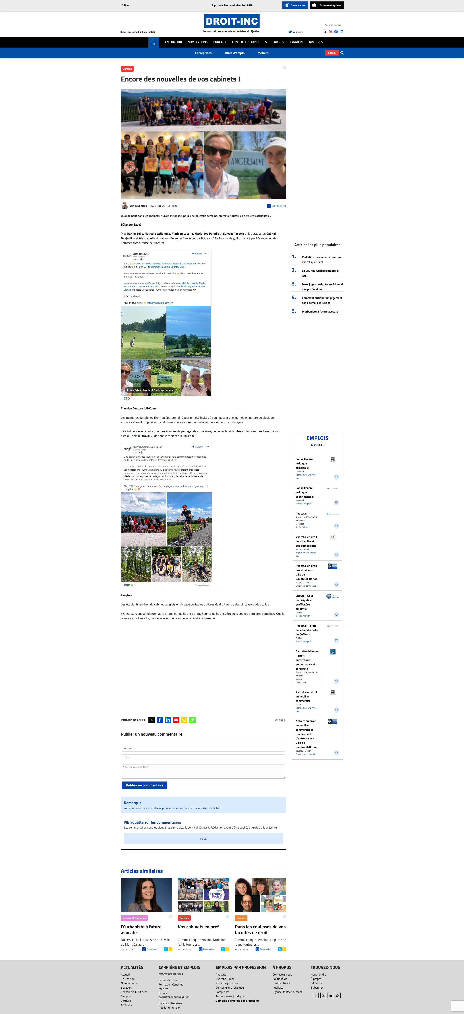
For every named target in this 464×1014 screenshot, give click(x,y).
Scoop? (332, 53)
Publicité (247, 5)
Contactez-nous (282, 974)
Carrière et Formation (134, 918)
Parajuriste (222, 992)
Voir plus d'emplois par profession (238, 1000)
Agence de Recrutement (287, 992)
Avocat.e (301, 513)
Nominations (198, 42)
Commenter (151, 949)
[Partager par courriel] (176, 720)
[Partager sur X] (151, 720)
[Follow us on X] (325, 31)
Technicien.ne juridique (230, 996)
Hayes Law (301, 682)
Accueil (125, 974)
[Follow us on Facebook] (336, 31)
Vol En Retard (302, 527)
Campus (278, 42)
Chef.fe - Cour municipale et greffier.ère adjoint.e (304, 602)
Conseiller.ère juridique (230, 987)
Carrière (296, 42)
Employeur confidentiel (306, 585)
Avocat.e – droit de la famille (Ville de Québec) (307, 629)
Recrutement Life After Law (306, 476)
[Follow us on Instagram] (330, 31)
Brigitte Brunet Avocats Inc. (306, 554)
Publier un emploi (169, 1007)
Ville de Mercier (303, 615)
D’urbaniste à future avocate (320, 311)
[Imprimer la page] (184, 720)
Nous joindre (232, 5)
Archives (316, 42)
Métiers (263, 52)
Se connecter (298, 5)
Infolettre (298, 32)
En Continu (173, 42)
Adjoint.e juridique (227, 983)
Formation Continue (171, 984)
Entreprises (203, 52)
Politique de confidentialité (281, 981)
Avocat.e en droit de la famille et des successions (306, 541)
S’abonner (317, 987)
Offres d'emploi (235, 52)
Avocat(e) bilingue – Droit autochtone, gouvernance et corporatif (307, 660)
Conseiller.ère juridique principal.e (304, 463)
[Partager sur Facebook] (160, 720)
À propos (217, 5)
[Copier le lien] (192, 720)
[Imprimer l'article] (170, 949)
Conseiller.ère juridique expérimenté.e (305, 492)
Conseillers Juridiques (249, 42)
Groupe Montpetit (303, 503)
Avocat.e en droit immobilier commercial (306, 696)
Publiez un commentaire (144, 785)
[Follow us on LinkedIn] (341, 31)
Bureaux (219, 42)
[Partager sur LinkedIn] (168, 720)
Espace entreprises (330, 5)
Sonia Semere (138, 205)
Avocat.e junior (225, 979)
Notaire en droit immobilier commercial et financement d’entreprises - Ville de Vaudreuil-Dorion (307, 734)
